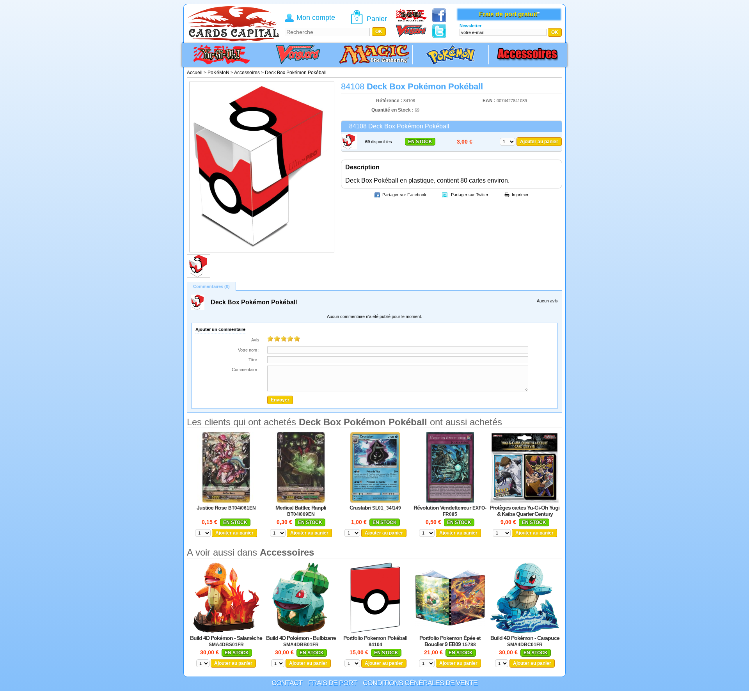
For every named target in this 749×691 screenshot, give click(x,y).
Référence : (389, 100)
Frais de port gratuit (508, 14)
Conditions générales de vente (420, 683)
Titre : (253, 359)
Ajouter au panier (539, 141)
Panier (377, 19)
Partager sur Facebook (404, 194)
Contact (287, 683)
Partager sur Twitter (469, 194)
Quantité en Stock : (392, 110)
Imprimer (520, 194)
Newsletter (470, 25)
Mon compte (315, 17)
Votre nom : (248, 350)
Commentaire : (245, 369)
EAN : (490, 100)
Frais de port (332, 683)
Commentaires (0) (211, 286)
